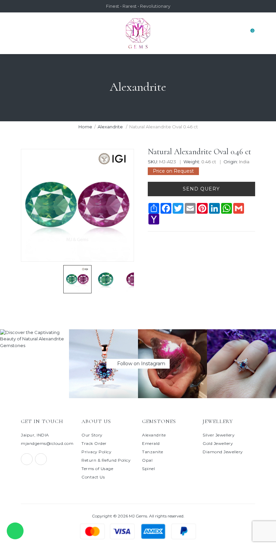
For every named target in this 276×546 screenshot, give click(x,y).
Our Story (92, 434)
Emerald (151, 443)
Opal (147, 460)
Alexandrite (111, 126)
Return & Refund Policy (106, 460)
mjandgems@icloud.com (47, 443)
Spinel (148, 468)
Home (85, 126)
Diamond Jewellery (223, 451)
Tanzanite (152, 451)
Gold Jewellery (218, 443)
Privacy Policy (96, 451)
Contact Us (93, 476)
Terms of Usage (97, 468)
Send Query (201, 189)
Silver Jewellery (219, 434)
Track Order (94, 443)
